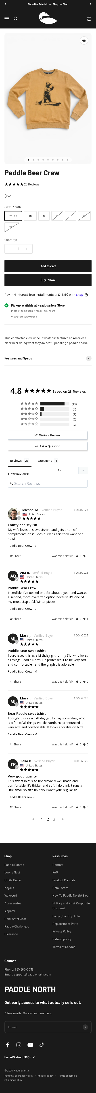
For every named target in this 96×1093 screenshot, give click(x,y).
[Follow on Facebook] (7, 1045)
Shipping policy (13, 1079)
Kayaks (9, 888)
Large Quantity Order (66, 916)
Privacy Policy (61, 931)
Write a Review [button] (50, 435)
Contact (57, 865)
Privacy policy (46, 1075)
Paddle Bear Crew (20, 546)
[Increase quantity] (26, 248)
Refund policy (61, 939)
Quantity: (10, 240)
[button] (78, 556)
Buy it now (48, 280)
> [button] (63, 819)
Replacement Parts (65, 923)
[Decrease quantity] (10, 248)
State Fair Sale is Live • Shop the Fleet (48, 4)
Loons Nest (12, 872)
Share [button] (17, 556)
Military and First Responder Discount (71, 905)
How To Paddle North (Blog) (70, 895)
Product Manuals (63, 880)
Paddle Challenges (16, 926)
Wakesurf (10, 895)
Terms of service (67, 1075)
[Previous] (5, 4)
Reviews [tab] (16, 461)
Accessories (12, 903)
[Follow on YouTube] (30, 1045)
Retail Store (60, 888)
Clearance (11, 934)
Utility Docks (13, 880)
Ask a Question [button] (50, 446)
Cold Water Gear (15, 919)
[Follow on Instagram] (19, 1045)
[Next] (91, 4)
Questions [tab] (45, 461)
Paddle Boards (14, 865)
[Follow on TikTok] (42, 1045)
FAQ (55, 872)
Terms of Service (63, 947)
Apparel (9, 911)
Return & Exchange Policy (18, 1075)
